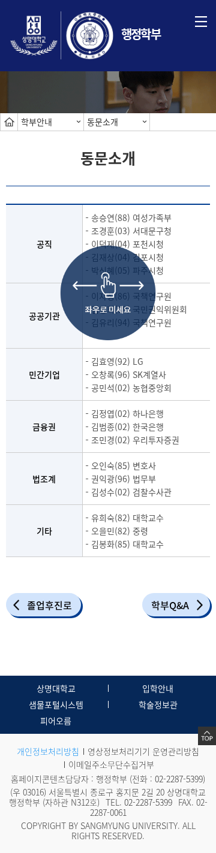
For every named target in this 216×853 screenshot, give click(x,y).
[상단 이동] (207, 736)
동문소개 (102, 122)
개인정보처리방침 (48, 751)
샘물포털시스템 (56, 704)
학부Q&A (170, 605)
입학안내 (157, 688)
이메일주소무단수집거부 (111, 764)
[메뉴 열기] (201, 20)
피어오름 (55, 721)
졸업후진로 (49, 605)
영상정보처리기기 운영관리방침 (143, 751)
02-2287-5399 (179, 779)
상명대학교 (56, 688)
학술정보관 (158, 704)
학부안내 (36, 122)
